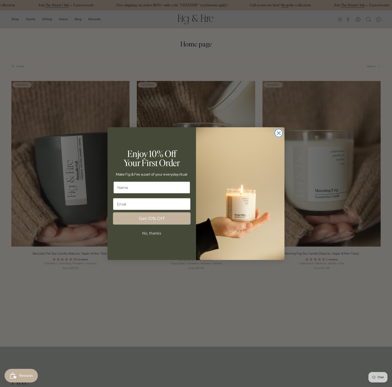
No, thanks (151, 233)
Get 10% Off (152, 218)
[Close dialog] (279, 133)
